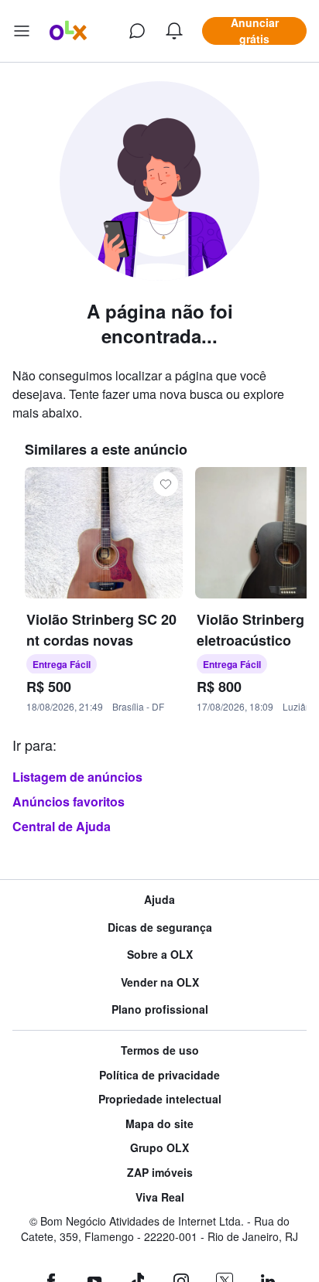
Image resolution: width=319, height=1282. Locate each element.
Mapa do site (159, 1124)
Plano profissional (159, 1009)
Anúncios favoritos (68, 801)
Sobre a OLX (160, 954)
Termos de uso (160, 1050)
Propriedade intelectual (159, 1099)
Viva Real (159, 1197)
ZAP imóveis (160, 1172)
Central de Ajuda (61, 826)
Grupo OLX (159, 1148)
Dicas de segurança (160, 927)
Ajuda (159, 899)
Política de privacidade (159, 1075)
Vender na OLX (160, 982)
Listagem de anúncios (77, 777)
